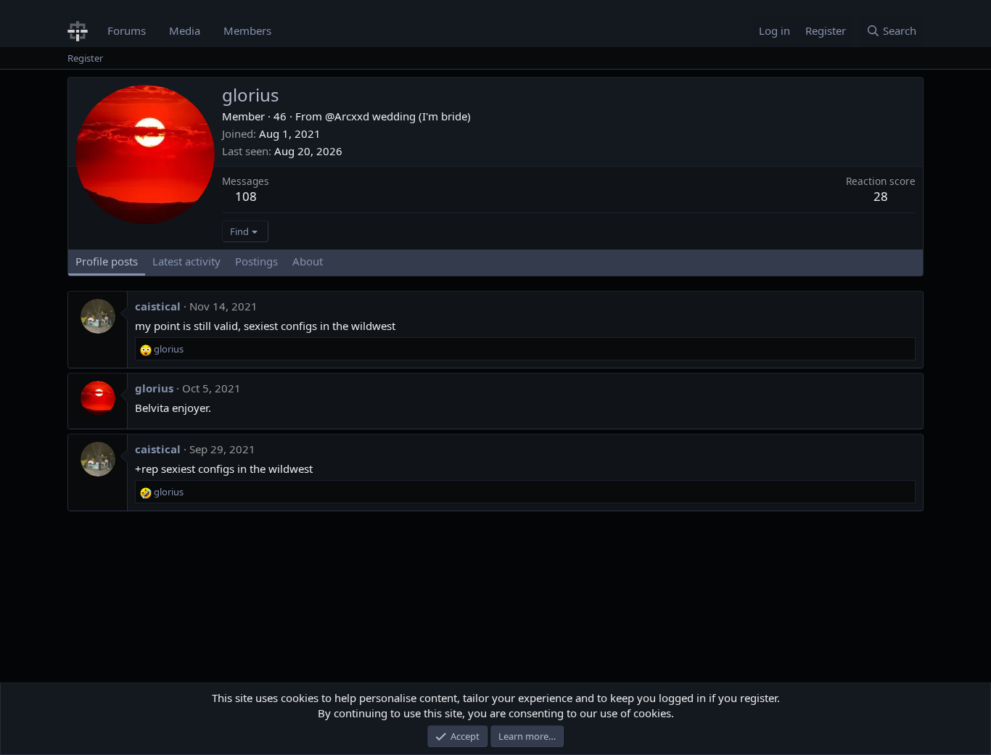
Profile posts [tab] (106, 261)
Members (247, 30)
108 (246, 196)
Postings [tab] (256, 261)
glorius (154, 388)
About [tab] (307, 261)
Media (184, 30)
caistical (158, 306)
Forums (126, 30)
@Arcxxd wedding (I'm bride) (398, 116)
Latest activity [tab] (186, 261)
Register (85, 58)
